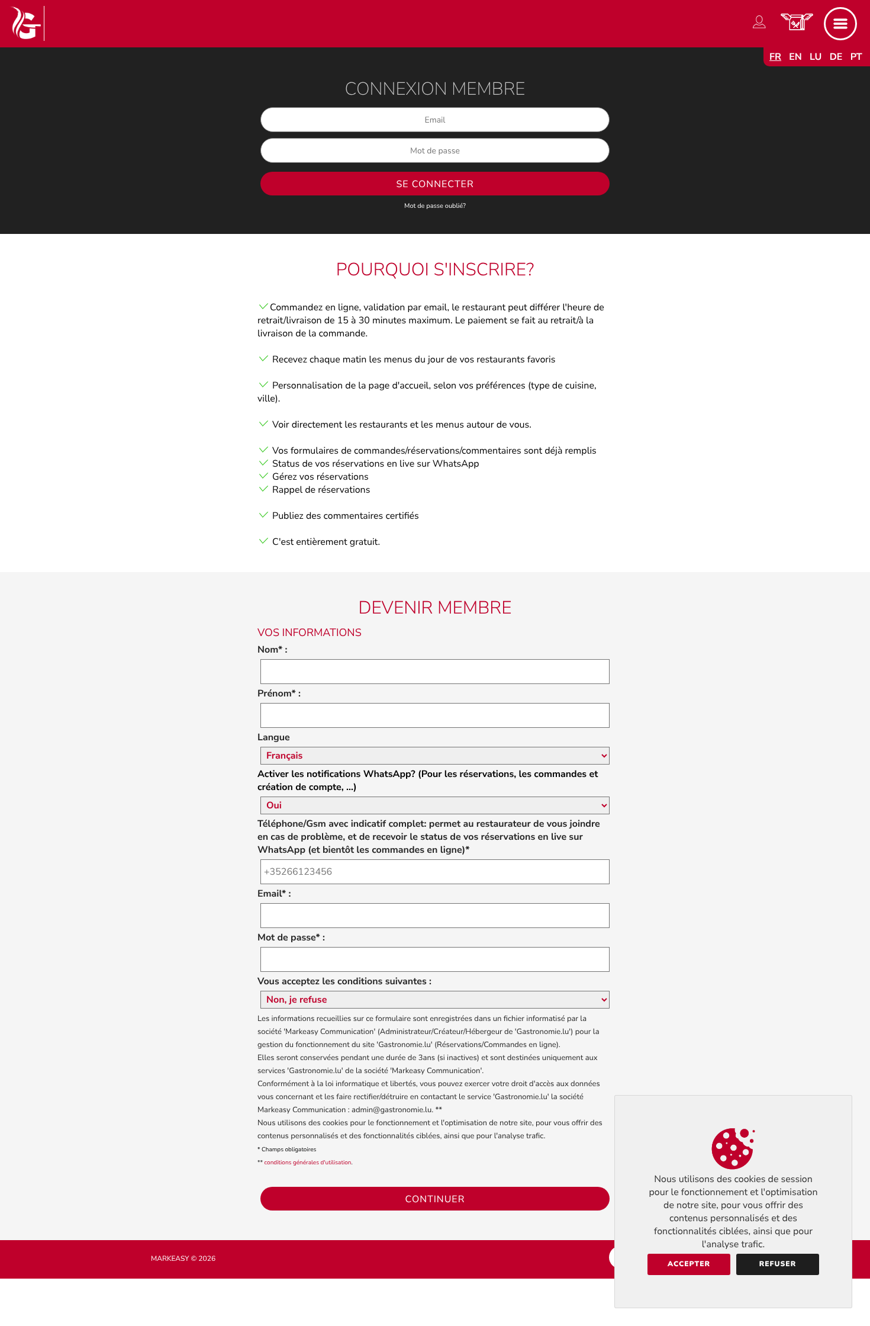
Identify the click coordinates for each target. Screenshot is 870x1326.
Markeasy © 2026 (183, 1259)
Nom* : (272, 649)
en (795, 56)
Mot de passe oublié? (435, 205)
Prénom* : (279, 693)
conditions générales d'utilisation (308, 1162)
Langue (273, 737)
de (836, 56)
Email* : (274, 893)
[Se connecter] (759, 28)
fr (775, 56)
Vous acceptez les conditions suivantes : (344, 981)
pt (856, 56)
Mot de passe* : (291, 937)
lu (815, 56)
